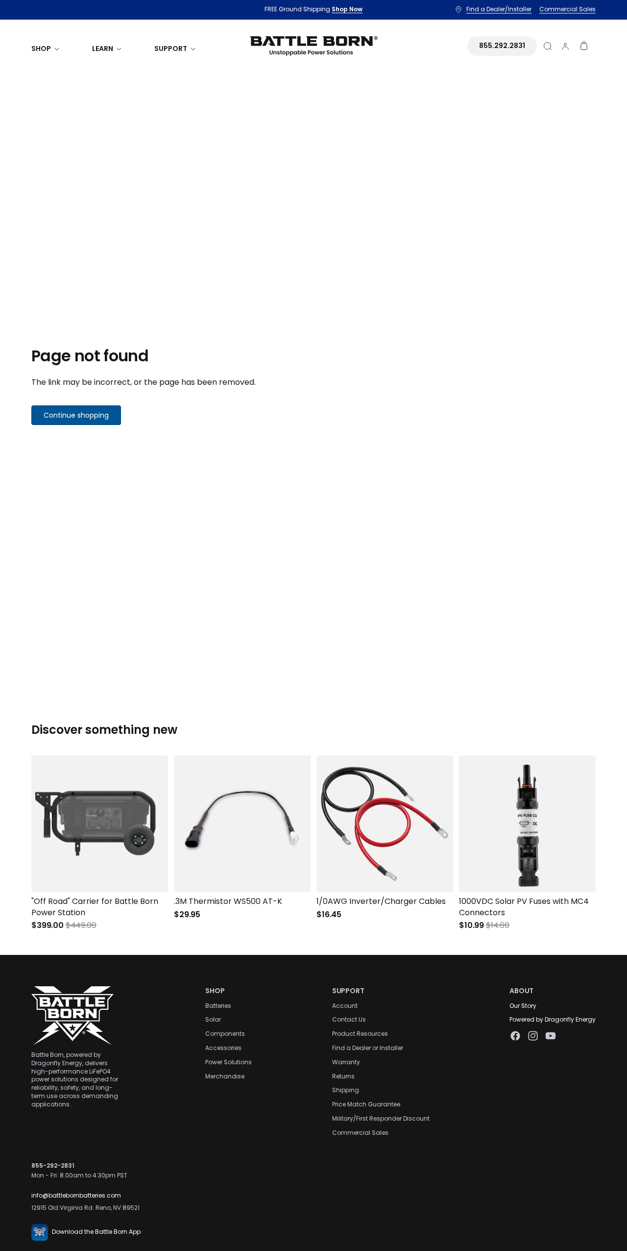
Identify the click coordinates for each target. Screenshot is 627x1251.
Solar (213, 1019)
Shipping (345, 1090)
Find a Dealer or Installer (367, 1048)
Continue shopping (76, 415)
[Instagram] (533, 1036)
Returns (343, 1076)
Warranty (346, 1061)
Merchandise (224, 1076)
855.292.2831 (502, 45)
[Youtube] (550, 1036)
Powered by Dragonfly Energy (552, 1019)
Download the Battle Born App (96, 1231)
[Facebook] (515, 1036)
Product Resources (360, 1033)
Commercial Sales (360, 1132)
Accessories (223, 1048)
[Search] (547, 46)
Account (345, 1005)
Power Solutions (228, 1061)
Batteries (218, 1005)
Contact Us (349, 1019)
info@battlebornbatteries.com (76, 1195)
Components (225, 1033)
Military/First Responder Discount (381, 1118)
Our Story (522, 1005)
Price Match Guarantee (366, 1104)
